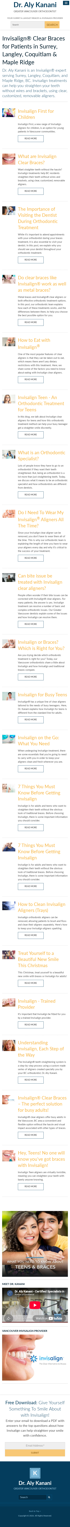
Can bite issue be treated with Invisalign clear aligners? (40, 582)
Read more (31, 139)
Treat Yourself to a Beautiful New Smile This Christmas (38, 959)
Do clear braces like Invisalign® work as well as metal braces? (42, 284)
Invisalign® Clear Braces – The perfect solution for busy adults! (42, 1104)
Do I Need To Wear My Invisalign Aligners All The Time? (41, 519)
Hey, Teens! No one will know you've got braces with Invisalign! (41, 1159)
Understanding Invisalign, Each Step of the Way (41, 1049)
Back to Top (34, 1511)
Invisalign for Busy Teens (42, 695)
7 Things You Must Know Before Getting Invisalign (39, 792)
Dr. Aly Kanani (35, 5)
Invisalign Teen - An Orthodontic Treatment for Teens (41, 403)
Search (49, 1497)
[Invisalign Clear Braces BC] (35, 1357)
